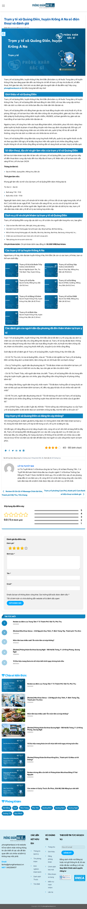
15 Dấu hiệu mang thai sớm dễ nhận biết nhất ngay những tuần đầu (38, 661)
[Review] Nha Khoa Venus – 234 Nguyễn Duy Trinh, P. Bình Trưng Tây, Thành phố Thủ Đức (47, 631)
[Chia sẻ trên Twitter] (12, 451)
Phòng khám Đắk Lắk (37, 458)
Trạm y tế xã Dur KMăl (68, 296)
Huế (15, 808)
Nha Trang (24, 808)
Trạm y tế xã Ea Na (26, 280)
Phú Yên (35, 808)
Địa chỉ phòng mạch (25, 458)
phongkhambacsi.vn (12, 88)
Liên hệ (50, 892)
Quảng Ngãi (73, 808)
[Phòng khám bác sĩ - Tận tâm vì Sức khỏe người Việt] (43, 6)
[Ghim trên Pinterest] (20, 451)
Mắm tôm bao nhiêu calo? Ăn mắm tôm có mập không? (33, 640)
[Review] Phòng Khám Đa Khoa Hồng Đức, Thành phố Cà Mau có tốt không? (53, 758)
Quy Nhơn (18, 813)
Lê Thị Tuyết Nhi (24, 27)
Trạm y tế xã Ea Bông (67, 280)
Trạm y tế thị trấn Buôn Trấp (30, 264)
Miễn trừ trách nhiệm (51, 884)
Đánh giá (10, 543)
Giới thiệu (51, 852)
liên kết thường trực (55, 458)
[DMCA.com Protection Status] (79, 878)
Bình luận (11, 554)
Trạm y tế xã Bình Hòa (28, 312)
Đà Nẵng (6, 808)
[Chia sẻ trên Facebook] (9, 451)
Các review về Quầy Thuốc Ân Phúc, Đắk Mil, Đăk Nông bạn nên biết (53, 788)
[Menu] (3, 6)
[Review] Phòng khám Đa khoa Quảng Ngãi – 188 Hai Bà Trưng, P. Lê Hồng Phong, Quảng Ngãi (46, 651)
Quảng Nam (60, 808)
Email (9, 584)
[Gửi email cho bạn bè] (16, 451)
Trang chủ (51, 847)
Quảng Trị (7, 813)
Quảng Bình (47, 808)
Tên (9, 573)
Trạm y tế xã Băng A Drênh (30, 296)
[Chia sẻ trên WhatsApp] (5, 451)
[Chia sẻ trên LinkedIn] (23, 451)
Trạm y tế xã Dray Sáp (68, 264)
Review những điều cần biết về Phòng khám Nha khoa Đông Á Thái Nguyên (52, 773)
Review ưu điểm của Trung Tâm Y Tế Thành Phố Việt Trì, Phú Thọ (37, 622)
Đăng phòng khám (50, 859)
